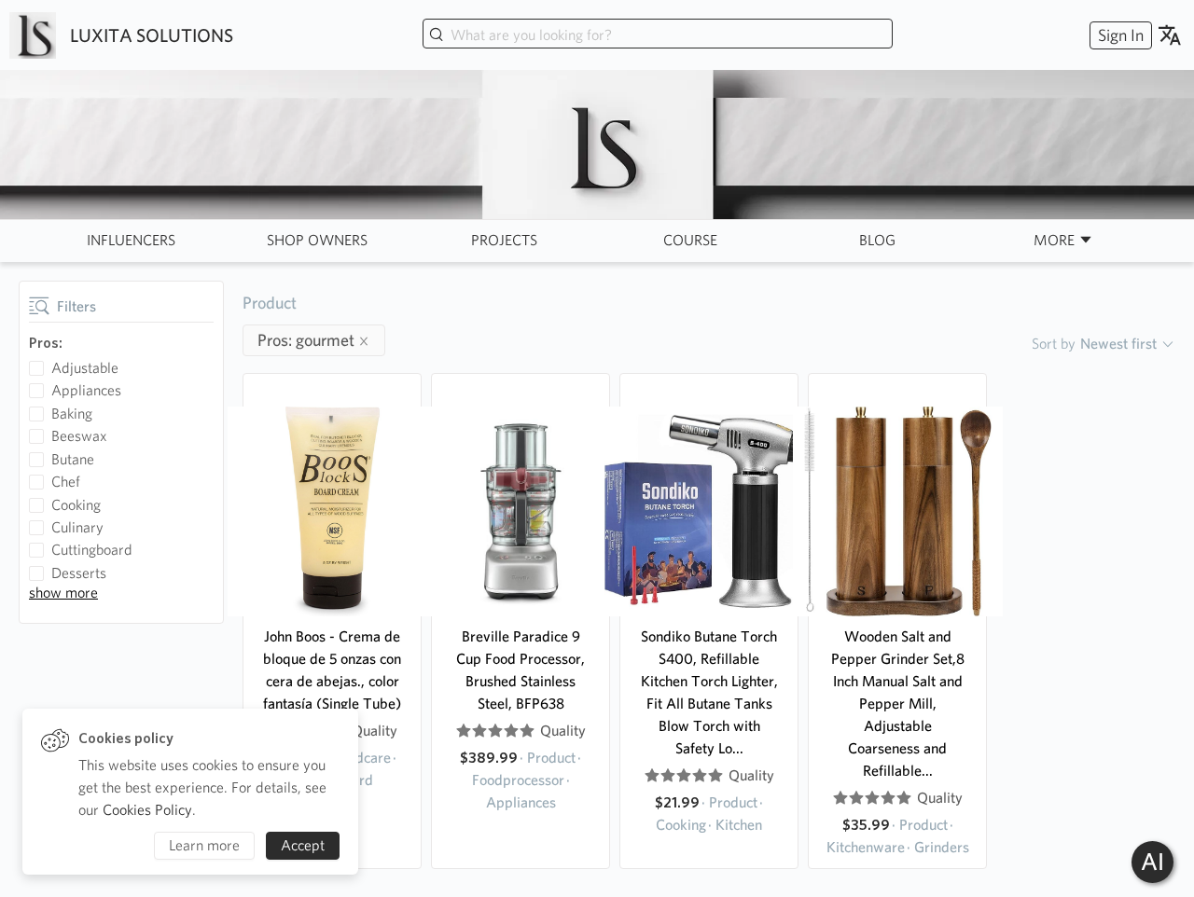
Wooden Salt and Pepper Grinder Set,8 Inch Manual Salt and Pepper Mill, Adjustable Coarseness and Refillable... (898, 703)
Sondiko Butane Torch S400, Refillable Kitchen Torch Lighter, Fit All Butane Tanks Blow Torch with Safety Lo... (709, 692)
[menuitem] (1118, 35)
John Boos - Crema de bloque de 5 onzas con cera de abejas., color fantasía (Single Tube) (332, 670)
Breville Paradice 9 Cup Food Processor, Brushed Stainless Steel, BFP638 (520, 670)
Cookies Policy (147, 810)
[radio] (463, 731)
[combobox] (658, 35)
